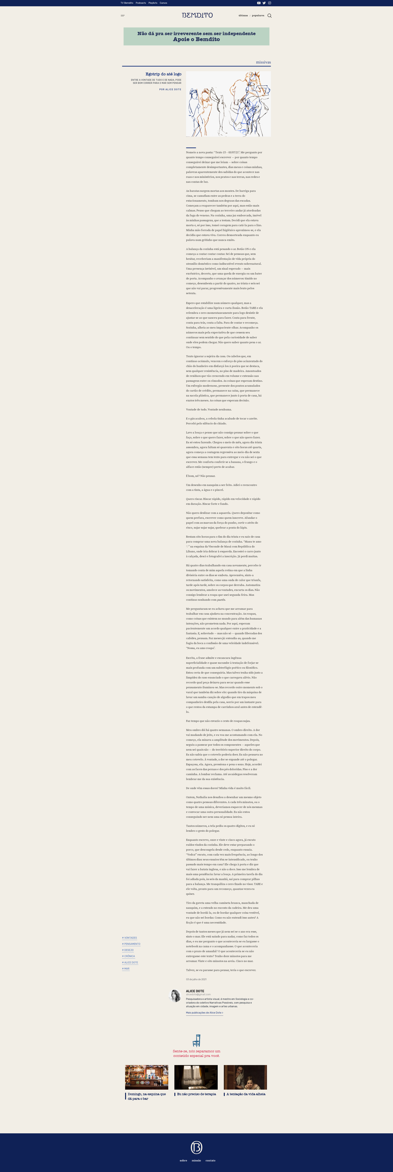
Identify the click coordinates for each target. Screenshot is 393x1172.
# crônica (128, 956)
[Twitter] (264, 3)
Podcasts (141, 3)
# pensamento (131, 943)
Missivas (263, 62)
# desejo (128, 950)
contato (210, 1160)
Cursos (163, 3)
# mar (125, 968)
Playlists (152, 3)
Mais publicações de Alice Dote (204, 1012)
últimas (243, 15)
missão (196, 1160)
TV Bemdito (127, 3)
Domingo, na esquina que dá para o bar (147, 1096)
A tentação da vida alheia (246, 1094)
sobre (183, 1160)
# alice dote (130, 962)
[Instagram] (269, 3)
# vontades (129, 937)
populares (258, 15)
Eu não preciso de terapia (196, 1094)
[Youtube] (258, 3)
